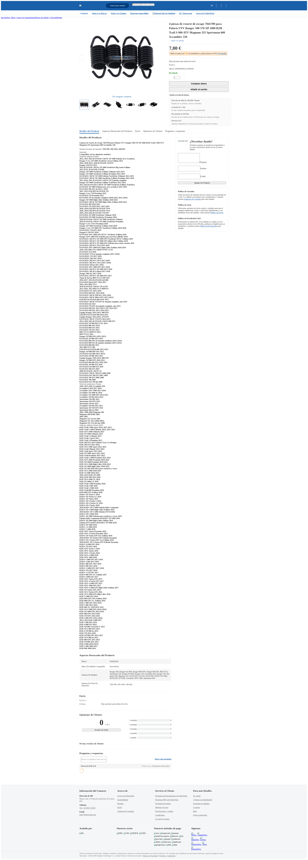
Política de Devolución (208, 226)
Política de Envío (216, 213)
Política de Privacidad (150, 856)
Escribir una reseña (101, 730)
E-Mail (202, 176)
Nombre (203, 168)
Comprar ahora (199, 83)
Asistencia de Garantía (192, 199)
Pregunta (203, 162)
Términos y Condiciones (167, 856)
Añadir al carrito (199, 89)
